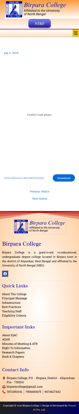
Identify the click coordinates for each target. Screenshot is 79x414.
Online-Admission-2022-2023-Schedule (24, 177)
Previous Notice (39, 191)
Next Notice (39, 198)
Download (63, 178)
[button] (75, 33)
